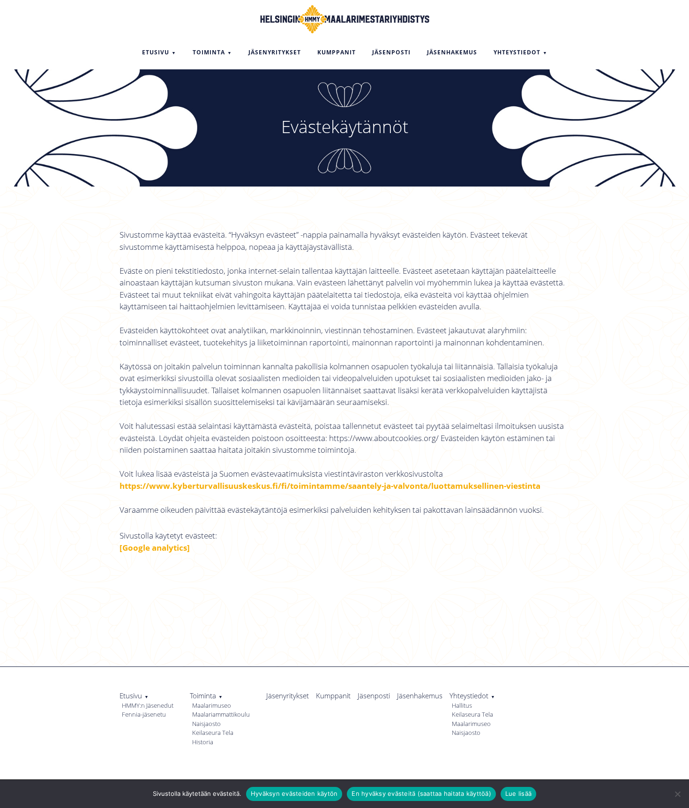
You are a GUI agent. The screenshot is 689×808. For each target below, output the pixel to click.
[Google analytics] (155, 547)
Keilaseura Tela (212, 732)
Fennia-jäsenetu (144, 714)
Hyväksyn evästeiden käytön (294, 793)
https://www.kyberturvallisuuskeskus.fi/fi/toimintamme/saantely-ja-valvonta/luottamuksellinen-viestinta (330, 485)
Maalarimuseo (211, 705)
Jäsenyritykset (287, 695)
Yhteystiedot (468, 695)
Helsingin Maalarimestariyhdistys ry (344, 18)
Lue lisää (518, 793)
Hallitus (462, 705)
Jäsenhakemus (419, 695)
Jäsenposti (374, 695)
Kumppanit (333, 695)
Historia (202, 742)
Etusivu (131, 695)
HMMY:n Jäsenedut (147, 705)
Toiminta (203, 695)
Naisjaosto (206, 723)
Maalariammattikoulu (221, 714)
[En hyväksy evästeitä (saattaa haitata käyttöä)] (677, 794)
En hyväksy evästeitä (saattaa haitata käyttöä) (421, 793)
